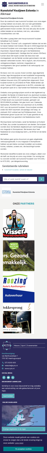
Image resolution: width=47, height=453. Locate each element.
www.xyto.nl (9, 368)
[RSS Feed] (13, 377)
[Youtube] (8, 377)
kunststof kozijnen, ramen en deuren (18, 170)
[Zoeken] (41, 179)
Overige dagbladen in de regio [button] (14, 429)
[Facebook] (4, 377)
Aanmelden (8, 396)
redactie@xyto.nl (11, 365)
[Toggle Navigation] (42, 4)
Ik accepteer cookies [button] (24, 449)
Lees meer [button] (19, 443)
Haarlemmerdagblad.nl (18, 3)
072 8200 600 (10, 363)
